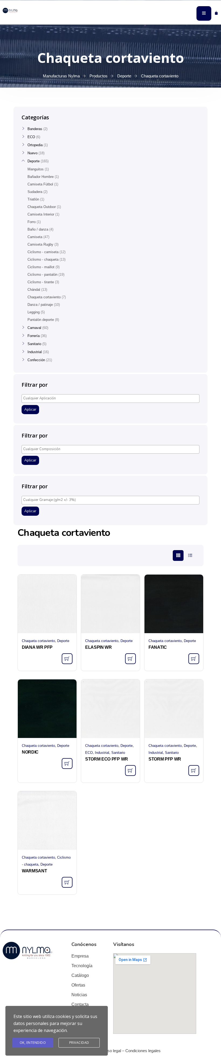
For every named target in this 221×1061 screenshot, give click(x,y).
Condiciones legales (143, 1050)
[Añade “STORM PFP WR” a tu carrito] (193, 770)
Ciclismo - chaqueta (42, 259)
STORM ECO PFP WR (106, 759)
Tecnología (81, 965)
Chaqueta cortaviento (38, 641)
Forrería (33, 336)
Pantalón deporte (40, 320)
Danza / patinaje (40, 305)
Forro (31, 222)
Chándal (33, 290)
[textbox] (112, 398)
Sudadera (34, 192)
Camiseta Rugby (40, 244)
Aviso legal (111, 1050)
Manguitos (35, 169)
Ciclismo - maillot (40, 267)
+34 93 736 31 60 (16, 18)
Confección (36, 360)
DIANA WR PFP (37, 647)
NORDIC (30, 752)
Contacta (80, 1004)
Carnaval (34, 328)
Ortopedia (35, 145)
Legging (33, 312)
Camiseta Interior (40, 214)
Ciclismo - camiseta (42, 252)
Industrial (102, 753)
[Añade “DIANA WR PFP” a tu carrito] (67, 658)
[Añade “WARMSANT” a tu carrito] (67, 882)
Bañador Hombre (40, 177)
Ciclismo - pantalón (42, 275)
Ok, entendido (33, 1042)
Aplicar (30, 409)
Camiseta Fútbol (40, 184)
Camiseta (34, 237)
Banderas (34, 129)
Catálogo (80, 975)
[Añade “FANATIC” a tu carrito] (193, 658)
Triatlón (33, 199)
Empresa (80, 956)
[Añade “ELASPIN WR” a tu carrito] (130, 658)
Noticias (79, 994)
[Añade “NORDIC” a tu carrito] (67, 763)
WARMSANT (34, 871)
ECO (89, 753)
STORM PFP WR (165, 759)
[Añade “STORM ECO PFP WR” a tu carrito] (130, 770)
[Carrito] (216, 13)
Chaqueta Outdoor (41, 207)
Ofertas (78, 985)
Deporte (63, 641)
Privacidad (79, 1042)
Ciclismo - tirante (40, 282)
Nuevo (32, 153)
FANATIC (158, 647)
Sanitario (118, 753)
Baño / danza (37, 229)
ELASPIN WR (98, 647)
